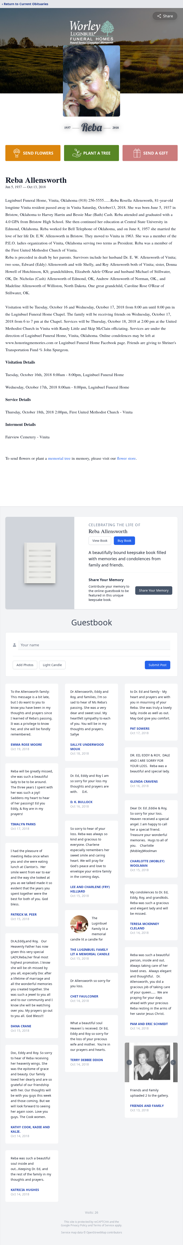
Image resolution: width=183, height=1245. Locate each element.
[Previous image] (129, 1062)
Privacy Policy (79, 1225)
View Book (99, 540)
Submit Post (157, 665)
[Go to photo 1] (150, 1079)
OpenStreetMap (96, 1232)
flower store (126, 458)
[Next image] (173, 1062)
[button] (151, 1062)
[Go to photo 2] (152, 1079)
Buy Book (124, 540)
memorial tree (59, 458)
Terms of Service (103, 1225)
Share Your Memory (153, 590)
